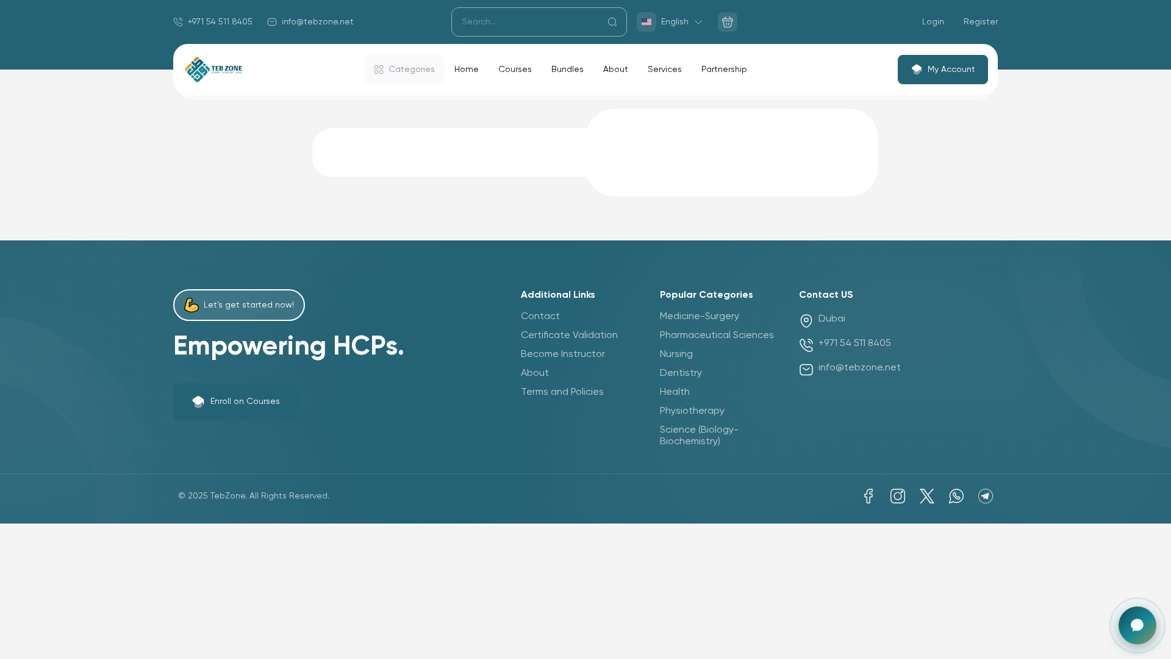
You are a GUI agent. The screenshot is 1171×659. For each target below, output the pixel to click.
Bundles (567, 69)
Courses (515, 69)
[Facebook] (868, 496)
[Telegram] (985, 496)
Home (466, 69)
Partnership (724, 69)
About (615, 69)
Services (665, 69)
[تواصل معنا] (1137, 625)
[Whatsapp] (956, 496)
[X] (927, 496)
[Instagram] (897, 496)
